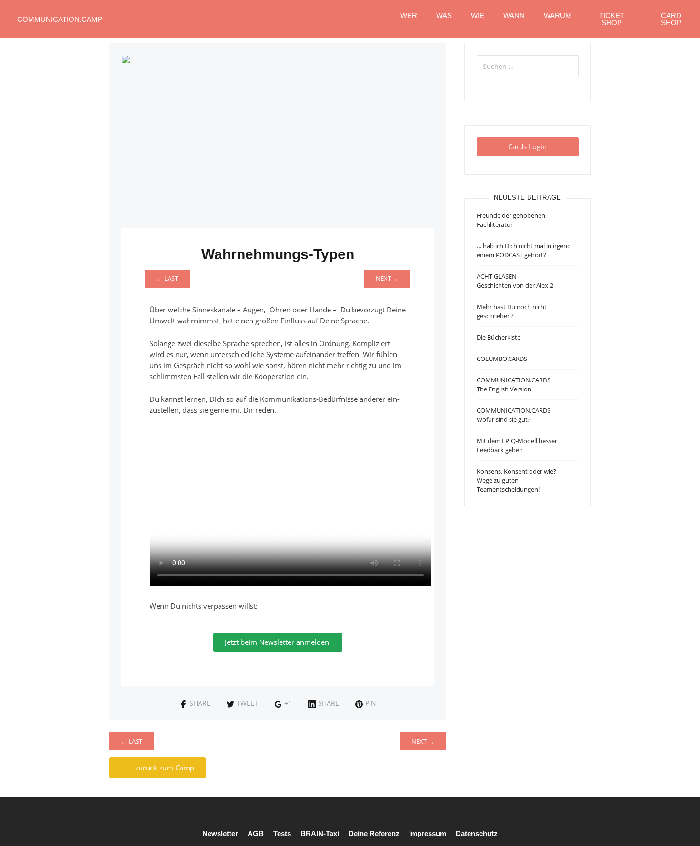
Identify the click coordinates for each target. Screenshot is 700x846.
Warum (557, 15)
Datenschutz (477, 833)
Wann (514, 15)
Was (444, 15)
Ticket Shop (611, 19)
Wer (408, 15)
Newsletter (220, 833)
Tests (282, 833)
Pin (370, 703)
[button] (528, 146)
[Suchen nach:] (528, 66)
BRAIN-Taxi (319, 833)
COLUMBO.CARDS (502, 358)
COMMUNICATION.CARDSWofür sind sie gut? (513, 415)
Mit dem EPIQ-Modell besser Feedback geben (517, 445)
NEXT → (387, 278)
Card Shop (671, 19)
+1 (288, 703)
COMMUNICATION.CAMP (59, 19)
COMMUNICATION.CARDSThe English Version (513, 384)
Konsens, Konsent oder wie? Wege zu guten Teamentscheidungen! (516, 480)
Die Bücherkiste (498, 337)
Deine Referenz (374, 833)
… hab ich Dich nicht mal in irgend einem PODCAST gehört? (524, 250)
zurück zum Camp (163, 767)
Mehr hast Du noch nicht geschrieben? (512, 311)
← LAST (167, 278)
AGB (256, 833)
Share (200, 703)
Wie (477, 15)
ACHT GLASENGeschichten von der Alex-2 (515, 281)
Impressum (427, 833)
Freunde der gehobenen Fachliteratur (511, 220)
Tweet (247, 703)
